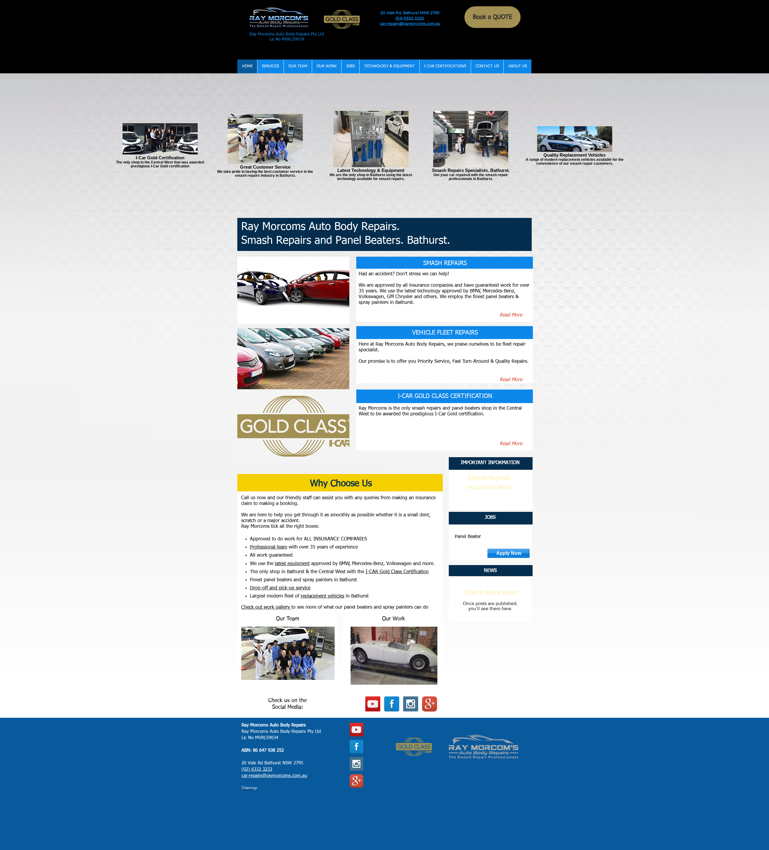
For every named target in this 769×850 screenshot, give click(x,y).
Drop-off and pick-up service (280, 588)
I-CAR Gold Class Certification (397, 572)
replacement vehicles (322, 596)
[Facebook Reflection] (391, 703)
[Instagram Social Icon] (410, 703)
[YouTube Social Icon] (372, 703)
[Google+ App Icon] (429, 703)
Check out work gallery (266, 607)
